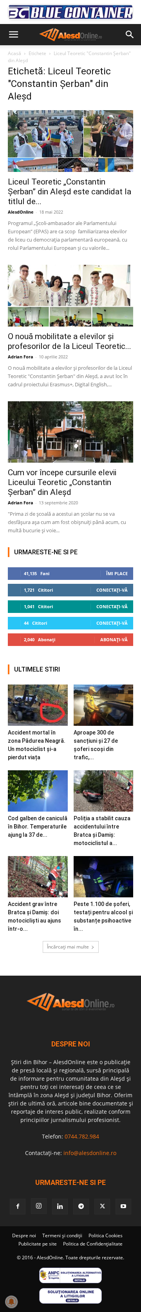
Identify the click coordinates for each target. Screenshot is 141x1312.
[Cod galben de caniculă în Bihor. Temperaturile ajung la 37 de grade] (38, 791)
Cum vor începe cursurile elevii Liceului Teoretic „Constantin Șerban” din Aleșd (62, 482)
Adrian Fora (20, 357)
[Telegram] (81, 1206)
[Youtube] (123, 1206)
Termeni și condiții (62, 1235)
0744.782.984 (82, 1136)
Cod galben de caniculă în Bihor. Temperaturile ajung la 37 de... (37, 826)
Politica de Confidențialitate (93, 1243)
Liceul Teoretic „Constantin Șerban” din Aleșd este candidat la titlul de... (69, 191)
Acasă (14, 53)
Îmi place (117, 573)
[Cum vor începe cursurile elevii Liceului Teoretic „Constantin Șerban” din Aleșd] (70, 432)
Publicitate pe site (37, 1243)
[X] (102, 1206)
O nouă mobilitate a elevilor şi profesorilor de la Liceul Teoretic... (69, 341)
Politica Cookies (106, 1235)
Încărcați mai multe (68, 946)
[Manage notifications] (11, 1301)
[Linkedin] (60, 1206)
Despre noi (24, 1235)
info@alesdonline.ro (89, 1153)
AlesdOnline (21, 212)
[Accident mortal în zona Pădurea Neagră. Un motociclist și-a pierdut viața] (38, 705)
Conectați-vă (112, 590)
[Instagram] (39, 1206)
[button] (13, 34)
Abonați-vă (114, 639)
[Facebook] (17, 1206)
